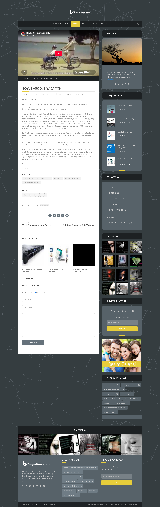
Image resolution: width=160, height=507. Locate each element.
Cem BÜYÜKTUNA (39, 504)
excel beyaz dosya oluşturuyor (115, 408)
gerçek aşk (57, 178)
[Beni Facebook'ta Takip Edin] (115, 84)
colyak (92, 491)
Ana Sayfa (57, 24)
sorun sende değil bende (73, 486)
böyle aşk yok (28, 178)
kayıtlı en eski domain (112, 398)
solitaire (81, 491)
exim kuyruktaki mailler (72, 477)
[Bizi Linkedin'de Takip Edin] (118, 311)
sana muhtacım (70, 481)
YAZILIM (85, 24)
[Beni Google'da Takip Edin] (122, 84)
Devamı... (110, 79)
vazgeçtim (108, 403)
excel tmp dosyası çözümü (114, 389)
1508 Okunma (78, 94)
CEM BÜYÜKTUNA (56, 94)
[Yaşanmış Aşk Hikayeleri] (80, 11)
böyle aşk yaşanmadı (43, 178)
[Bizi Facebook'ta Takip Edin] (111, 311)
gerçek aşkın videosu (72, 178)
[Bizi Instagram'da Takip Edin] (133, 311)
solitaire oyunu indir (71, 495)
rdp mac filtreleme (111, 385)
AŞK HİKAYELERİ (43, 94)
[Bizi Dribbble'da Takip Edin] (129, 311)
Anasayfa (25, 78)
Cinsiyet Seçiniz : (28, 292)
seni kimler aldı (110, 412)
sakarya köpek (122, 403)
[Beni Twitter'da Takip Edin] (119, 84)
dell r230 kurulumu (131, 398)
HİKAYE (75, 24)
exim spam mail (86, 481)
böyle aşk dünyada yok (31, 182)
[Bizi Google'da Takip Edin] (122, 311)
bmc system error (111, 394)
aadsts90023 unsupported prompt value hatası (80, 468)
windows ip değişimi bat (72, 472)
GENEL (67, 24)
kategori (35, 78)
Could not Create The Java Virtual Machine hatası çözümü (123, 417)
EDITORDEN (117, 199)
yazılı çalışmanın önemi (131, 385)
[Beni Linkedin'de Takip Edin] (30, 486)
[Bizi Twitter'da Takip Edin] (115, 311)
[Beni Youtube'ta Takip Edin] (125, 84)
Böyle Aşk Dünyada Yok (49, 78)
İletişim (104, 24)
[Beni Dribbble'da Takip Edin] (40, 486)
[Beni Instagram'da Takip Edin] (128, 84)
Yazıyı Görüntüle (124, 109)
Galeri (94, 24)
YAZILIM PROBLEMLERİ (121, 223)
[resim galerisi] (121, 355)
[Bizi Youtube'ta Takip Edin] (125, 311)
